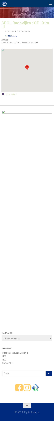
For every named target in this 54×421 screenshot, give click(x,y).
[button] (27, 67)
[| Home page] (5, 3)
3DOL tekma (11, 94)
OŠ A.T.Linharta (11, 36)
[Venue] (2, 35)
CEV (4, 356)
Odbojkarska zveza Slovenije (15, 352)
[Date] (2, 30)
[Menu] (50, 3)
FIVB (4, 359)
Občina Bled (7, 363)
